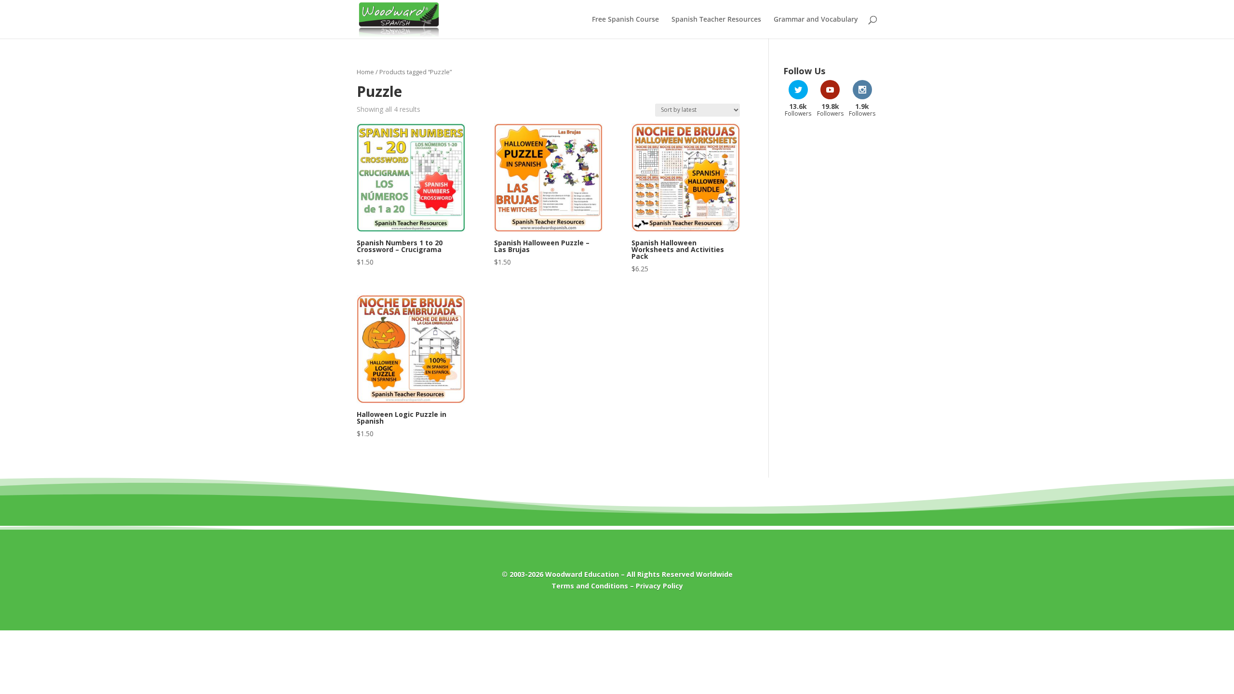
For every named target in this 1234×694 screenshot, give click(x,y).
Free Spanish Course (625, 20)
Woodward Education (582, 574)
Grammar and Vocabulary (816, 20)
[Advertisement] (830, 279)
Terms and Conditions (589, 585)
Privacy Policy (659, 585)
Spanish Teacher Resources (716, 20)
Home (365, 71)
